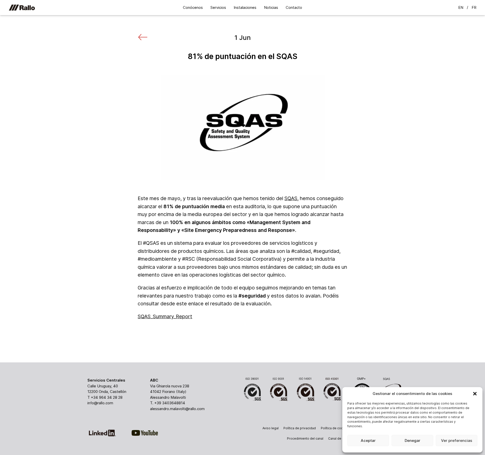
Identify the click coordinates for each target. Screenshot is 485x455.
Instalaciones (245, 7)
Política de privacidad (299, 428)
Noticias (271, 7)
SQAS (290, 198)
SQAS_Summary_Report (165, 316)
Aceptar (368, 440)
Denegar (412, 440)
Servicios (218, 7)
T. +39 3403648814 (167, 402)
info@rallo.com (100, 402)
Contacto (294, 7)
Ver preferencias (456, 440)
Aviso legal (270, 428)
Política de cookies (335, 428)
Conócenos (193, 7)
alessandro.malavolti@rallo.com (177, 408)
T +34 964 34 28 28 (105, 397)
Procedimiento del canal (305, 438)
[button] (474, 393)
